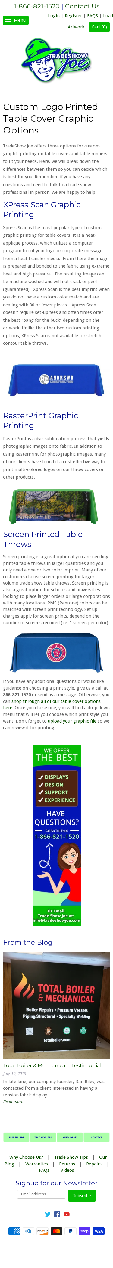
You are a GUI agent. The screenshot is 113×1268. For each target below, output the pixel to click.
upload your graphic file (72, 721)
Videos (67, 1170)
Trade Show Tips (71, 1157)
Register (73, 15)
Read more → (15, 1101)
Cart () (99, 27)
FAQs (44, 1170)
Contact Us (82, 6)
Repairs (94, 1164)
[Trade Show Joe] (56, 62)
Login (54, 15)
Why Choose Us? (26, 1157)
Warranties (36, 1164)
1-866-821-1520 (37, 6)
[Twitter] (48, 1215)
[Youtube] (67, 1215)
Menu (20, 20)
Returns (67, 1164)
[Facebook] (57, 1215)
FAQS (92, 15)
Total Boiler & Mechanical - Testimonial (52, 1065)
